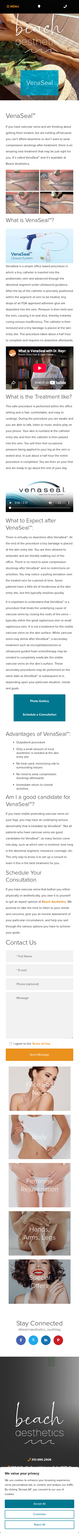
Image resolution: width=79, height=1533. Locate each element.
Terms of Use (41, 1044)
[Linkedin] (46, 1340)
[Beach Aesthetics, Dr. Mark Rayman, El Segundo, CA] (39, 31)
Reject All (39, 1524)
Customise (39, 1514)
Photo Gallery (39, 701)
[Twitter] (33, 1340)
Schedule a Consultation (39, 715)
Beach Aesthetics (54, 902)
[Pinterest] (58, 1340)
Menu (14, 6)
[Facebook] (21, 1340)
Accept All (39, 1503)
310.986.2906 (41, 1460)
